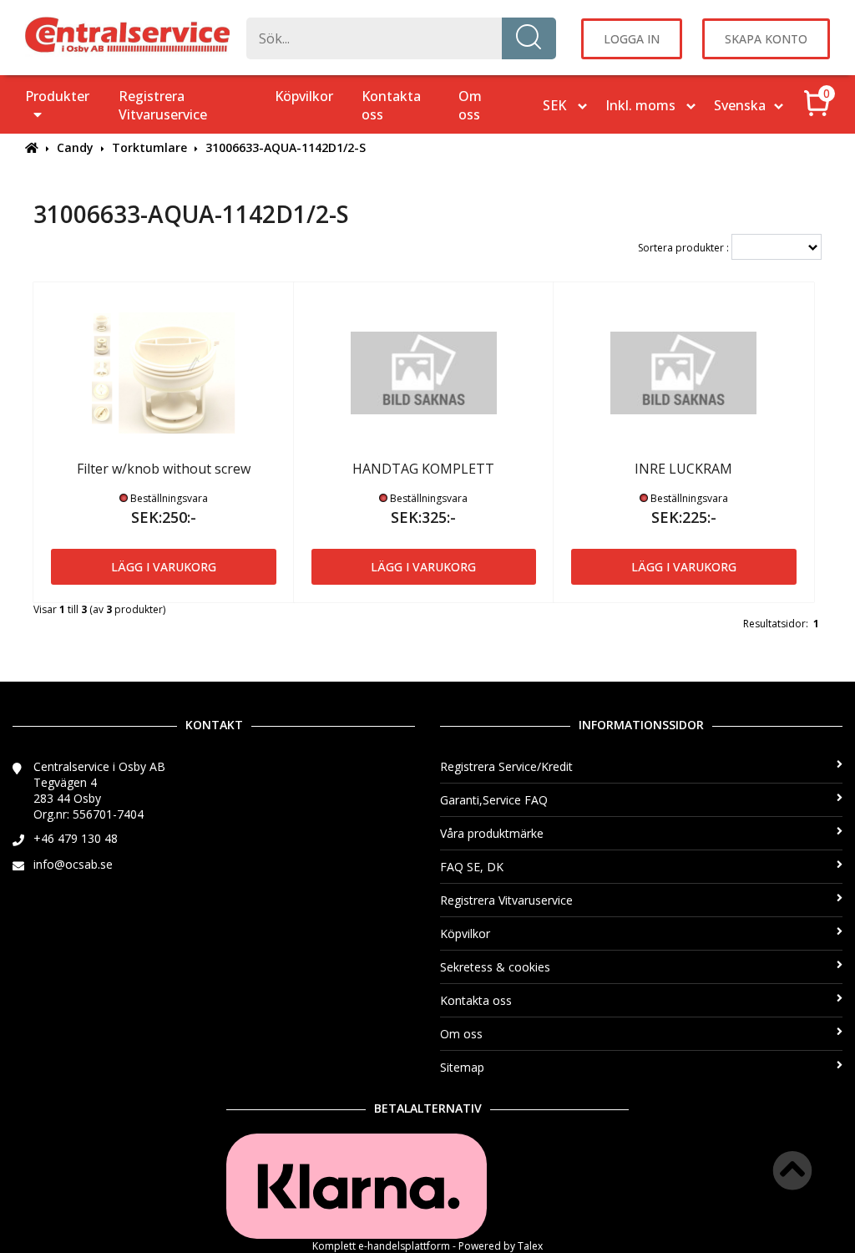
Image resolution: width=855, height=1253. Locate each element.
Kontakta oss (391, 105)
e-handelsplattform (404, 1246)
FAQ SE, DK (471, 867)
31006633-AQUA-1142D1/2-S (285, 147)
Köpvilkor (304, 96)
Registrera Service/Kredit (506, 766)
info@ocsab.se (73, 864)
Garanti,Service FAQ (494, 800)
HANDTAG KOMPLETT (423, 468)
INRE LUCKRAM (683, 468)
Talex (530, 1246)
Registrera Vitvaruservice (163, 105)
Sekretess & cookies (495, 967)
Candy (75, 147)
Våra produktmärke (492, 833)
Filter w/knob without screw (163, 468)
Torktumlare (149, 147)
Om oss (470, 105)
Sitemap (462, 1067)
